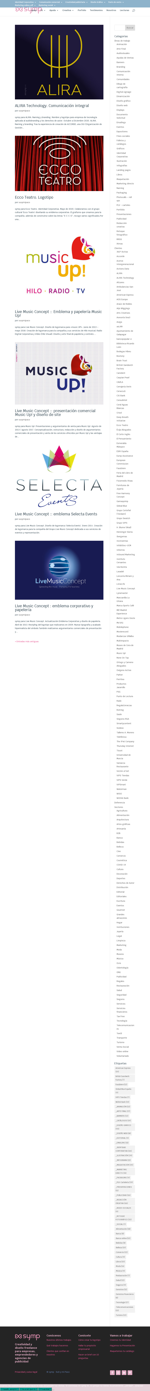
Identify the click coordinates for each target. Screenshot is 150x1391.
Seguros (121, 999)
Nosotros (111, 10)
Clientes (118, 248)
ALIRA (119, 273)
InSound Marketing (126, 554)
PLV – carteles (123, 205)
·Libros (120, 1262)
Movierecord (122, 631)
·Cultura (120, 1257)
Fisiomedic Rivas (125, 480)
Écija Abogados (124, 429)
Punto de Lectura (125, 696)
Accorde (121, 256)
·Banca (120, 1234)
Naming (120, 188)
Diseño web (122, 105)
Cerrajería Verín (124, 386)
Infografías (122, 165)
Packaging (122, 192)
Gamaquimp (122, 501)
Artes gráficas (123, 824)
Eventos (120, 127)
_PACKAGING (123, 1177)
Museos (120, 954)
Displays (120, 110)
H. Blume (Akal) (124, 527)
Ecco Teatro (122, 425)
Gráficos (121, 148)
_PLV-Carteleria (124, 1182)
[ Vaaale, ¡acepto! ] (9, 1389)
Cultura (120, 869)
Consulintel (122, 400)
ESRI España (122, 451)
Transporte (122, 1037)
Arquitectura (123, 819)
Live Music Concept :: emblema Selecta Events (56, 514)
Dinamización (123, 96)
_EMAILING (122, 1143)
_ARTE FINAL (123, 1111)
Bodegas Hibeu (124, 351)
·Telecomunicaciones (124, 1309)
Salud (119, 990)
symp (33, 10)
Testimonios (96, 10)
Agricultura (122, 810)
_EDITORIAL (122, 1138)
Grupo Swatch (123, 518)
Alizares (120, 282)
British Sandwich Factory (122, 1078)
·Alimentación (123, 1229)
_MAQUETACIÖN (124, 1165)
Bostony (120, 356)
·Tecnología (122, 1302)
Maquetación (123, 179)
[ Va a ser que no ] (29, 1389)
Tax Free (121, 1016)
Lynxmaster (122, 593)
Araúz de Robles (124, 304)
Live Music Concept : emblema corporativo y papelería (54, 607)
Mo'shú (120, 622)
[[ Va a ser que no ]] (53, 1389)
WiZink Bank (123, 798)
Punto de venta (114, 2)
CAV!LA (120, 382)
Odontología (122, 967)
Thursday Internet (125, 746)
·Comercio (122, 1252)
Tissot (119, 750)
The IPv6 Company (125, 741)
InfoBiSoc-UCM (124, 545)
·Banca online (123, 1238)
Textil (119, 1033)
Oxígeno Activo (124, 670)
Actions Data (123, 268)
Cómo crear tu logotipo (89, 1340)
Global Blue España (123, 1091)
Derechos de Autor (125, 883)
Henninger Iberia (125, 532)
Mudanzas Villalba (125, 636)
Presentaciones (124, 214)
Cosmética (122, 860)
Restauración (123, 985)
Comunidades (123, 79)
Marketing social (46, 5)
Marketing (121, 945)
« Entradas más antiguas (27, 641)
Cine (119, 851)
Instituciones (123, 927)
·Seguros (121, 1285)
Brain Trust (122, 360)
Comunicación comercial (49, 2)
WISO (119, 793)
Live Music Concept (126, 588)
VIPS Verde (122, 780)
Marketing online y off (24, 5)
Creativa (66, 10)
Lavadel (120, 571)
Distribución (122, 887)
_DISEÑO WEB (123, 1133)
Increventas (122, 541)
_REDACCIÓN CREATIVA (122, 1201)
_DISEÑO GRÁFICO (123, 1127)
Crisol (119, 412)
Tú (41, 10)
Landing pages (124, 170)
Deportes (121, 878)
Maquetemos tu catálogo (122, 1351)
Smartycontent (124, 723)
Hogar (119, 922)
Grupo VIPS (122, 523)
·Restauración (123, 1275)
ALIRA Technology (125, 278)
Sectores (118, 807)
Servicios (121, 1003)
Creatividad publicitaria (75, 2)
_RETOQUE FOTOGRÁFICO (124, 1218)
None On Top (123, 657)
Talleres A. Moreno (125, 732)
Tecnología (122, 1020)
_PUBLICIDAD (123, 1195)
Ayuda (53, 10)
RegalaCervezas (124, 705)
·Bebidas (121, 1243)
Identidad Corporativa (24, 2)
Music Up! (121, 653)
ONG (119, 972)
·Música (120, 1271)
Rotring (120, 710)
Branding (121, 67)
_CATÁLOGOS (123, 1120)
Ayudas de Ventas (125, 57)
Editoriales (122, 896)
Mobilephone (123, 627)
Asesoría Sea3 (123, 317)
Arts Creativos (123, 313)
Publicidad (121, 218)
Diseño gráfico (124, 101)
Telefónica (121, 737)
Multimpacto (123, 640)
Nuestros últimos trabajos (59, 1340)
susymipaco (24, 110)
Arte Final (121, 49)
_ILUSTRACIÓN (124, 1155)
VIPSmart (121, 784)
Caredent (121, 373)
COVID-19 (121, 864)
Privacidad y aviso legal (26, 1372)
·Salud (120, 1280)
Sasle (119, 714)
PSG (118, 691)
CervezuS (121, 391)
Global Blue (122, 506)
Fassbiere (121, 468)
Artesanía (121, 828)
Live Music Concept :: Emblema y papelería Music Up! (58, 313)
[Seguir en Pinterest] (130, 1372)
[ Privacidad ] (45, 1389)
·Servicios (121, 1289)
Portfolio (121, 209)
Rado (119, 701)
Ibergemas (122, 536)
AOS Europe (122, 299)
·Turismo (121, 1315)
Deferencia (119, 802)
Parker (120, 674)
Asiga (119, 322)
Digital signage (124, 92)
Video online (122, 1051)
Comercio (121, 856)
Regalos (120, 981)
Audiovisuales (123, 53)
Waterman (122, 789)
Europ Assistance (125, 456)
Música (120, 958)
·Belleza (121, 1247)
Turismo (120, 1042)
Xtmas (120, 243)
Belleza (120, 846)
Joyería (120, 931)
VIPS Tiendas (123, 775)
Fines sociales (123, 136)
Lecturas (124, 10)
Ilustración (122, 161)
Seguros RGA (123, 719)
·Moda (120, 1266)
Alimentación (123, 815)
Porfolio (82, 10)
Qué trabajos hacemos (57, 1345)
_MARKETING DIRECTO (121, 1171)
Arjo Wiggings (123, 308)
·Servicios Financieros (125, 1296)
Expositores (122, 131)
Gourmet (121, 910)
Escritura (121, 901)
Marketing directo (125, 183)
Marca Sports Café (125, 605)
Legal (119, 936)
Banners (120, 62)
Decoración (122, 874)
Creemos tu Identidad (120, 1340)
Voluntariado (123, 1056)
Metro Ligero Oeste (126, 618)
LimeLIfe (121, 584)
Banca (120, 837)
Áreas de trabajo (122, 40)
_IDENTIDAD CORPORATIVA (124, 1149)
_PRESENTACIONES (124, 1189)
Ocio (119, 963)
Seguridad (121, 995)
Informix (121, 550)
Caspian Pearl (123, 377)
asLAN (119, 326)
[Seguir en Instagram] (118, 1372)
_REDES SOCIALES (123, 1210)
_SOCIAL (121, 1224)
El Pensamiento (124, 438)
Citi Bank (121, 395)
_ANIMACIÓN (123, 1107)
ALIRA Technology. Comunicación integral (52, 105)
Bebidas (120, 842)
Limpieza (121, 940)
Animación (122, 44)
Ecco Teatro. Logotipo (34, 197)
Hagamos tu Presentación (122, 1345)
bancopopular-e (124, 339)
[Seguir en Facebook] (112, 1372)
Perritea (120, 679)
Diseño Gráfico (97, 2)
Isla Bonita (122, 567)
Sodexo (120, 728)
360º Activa (122, 251)
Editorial (120, 892)
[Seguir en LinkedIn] (124, 1372)
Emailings (121, 122)
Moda (119, 949)
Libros (119, 174)
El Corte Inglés (123, 434)
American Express (125, 295)
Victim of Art (123, 771)
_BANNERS (122, 1116)
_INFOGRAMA (123, 1160)
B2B (118, 833)
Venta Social (123, 1047)
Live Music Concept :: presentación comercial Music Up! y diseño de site (55, 412)
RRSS (119, 239)
